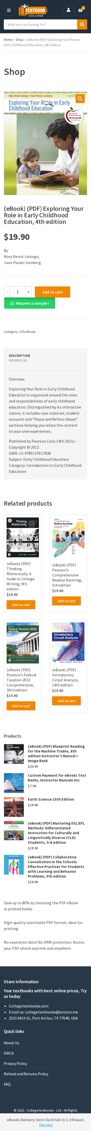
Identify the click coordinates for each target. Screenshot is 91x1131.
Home (8, 39)
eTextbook (27, 331)
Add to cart (52, 292)
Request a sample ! (32, 303)
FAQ (7, 1084)
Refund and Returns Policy (26, 1073)
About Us (11, 1042)
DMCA (9, 1053)
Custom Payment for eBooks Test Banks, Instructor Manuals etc (57, 777)
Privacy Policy (15, 1063)
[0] (80, 10)
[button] (80, 98)
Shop (20, 39)
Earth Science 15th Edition (51, 799)
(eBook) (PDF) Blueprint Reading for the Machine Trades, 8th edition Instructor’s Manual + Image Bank (56, 753)
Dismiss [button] (46, 1124)
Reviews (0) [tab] (18, 360)
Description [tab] (19, 356)
